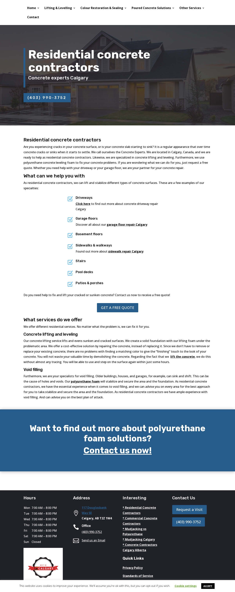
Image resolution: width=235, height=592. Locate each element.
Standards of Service (138, 576)
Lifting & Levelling (58, 8)
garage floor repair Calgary (127, 225)
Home (31, 8)
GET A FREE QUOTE (117, 307)
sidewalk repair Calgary (125, 251)
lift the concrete (182, 357)
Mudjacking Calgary (140, 539)
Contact (33, 17)
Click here (83, 204)
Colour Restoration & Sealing (101, 8)
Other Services (190, 8)
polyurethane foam (85, 381)
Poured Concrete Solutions (151, 8)
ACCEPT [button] (207, 586)
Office (86, 526)
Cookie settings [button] (186, 586)
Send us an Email (93, 540)
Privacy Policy (133, 568)
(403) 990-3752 (47, 97)
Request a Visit (189, 509)
